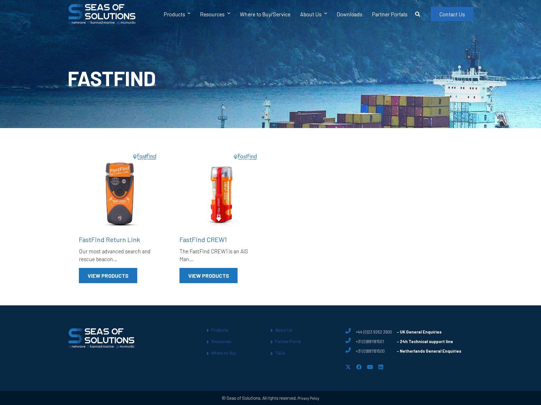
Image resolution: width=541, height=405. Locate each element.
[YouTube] (370, 367)
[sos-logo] (102, 14)
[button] (189, 14)
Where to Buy (223, 352)
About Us (283, 329)
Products (219, 329)
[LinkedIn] (380, 367)
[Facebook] (359, 367)
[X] (348, 367)
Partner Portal (288, 341)
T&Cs (280, 352)
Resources (221, 341)
